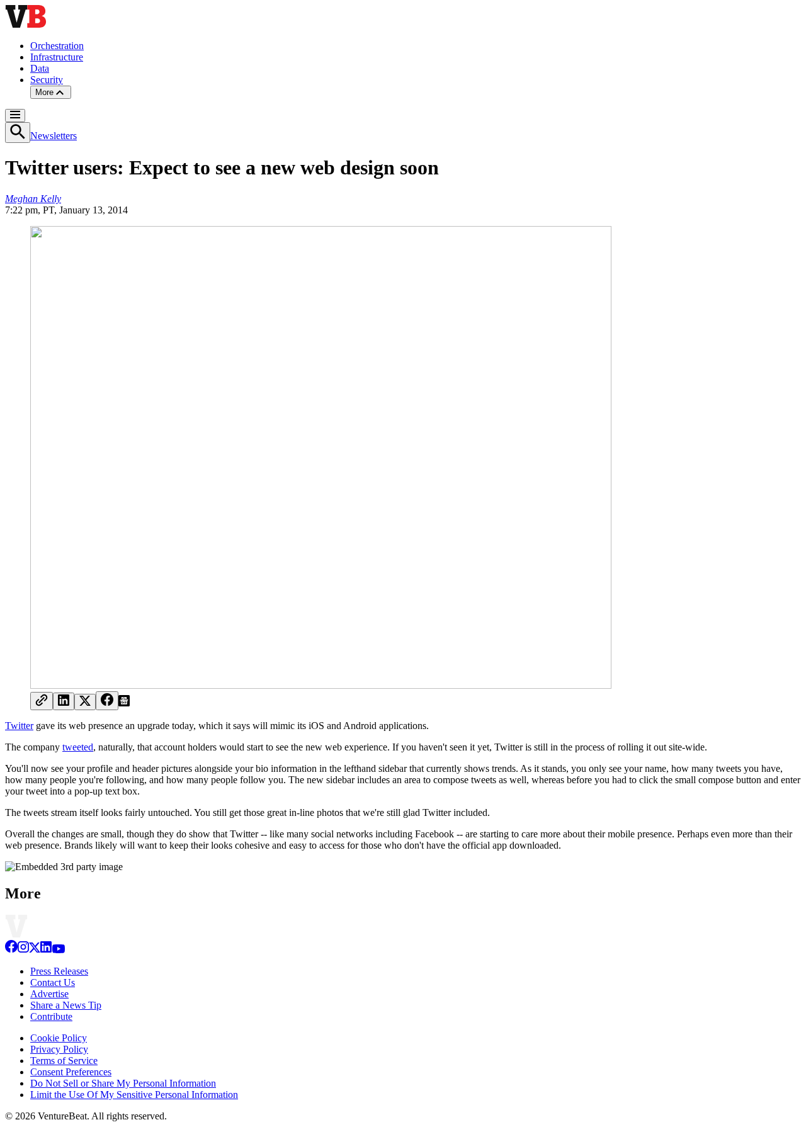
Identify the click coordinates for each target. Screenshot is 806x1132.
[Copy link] (41, 701)
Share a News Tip (65, 1005)
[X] (34, 949)
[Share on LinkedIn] (63, 701)
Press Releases (59, 971)
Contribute (51, 1016)
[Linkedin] (46, 949)
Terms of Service (64, 1060)
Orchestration (57, 45)
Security (46, 79)
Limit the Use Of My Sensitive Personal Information (134, 1094)
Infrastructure (56, 57)
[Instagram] (23, 949)
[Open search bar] (17, 132)
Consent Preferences (70, 1072)
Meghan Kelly (33, 198)
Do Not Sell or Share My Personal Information (123, 1083)
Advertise (49, 993)
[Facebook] (11, 949)
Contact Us (52, 982)
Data (39, 68)
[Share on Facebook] (107, 700)
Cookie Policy (58, 1038)
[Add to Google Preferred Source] (124, 703)
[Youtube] (58, 949)
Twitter (19, 725)
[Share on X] (85, 702)
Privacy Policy (59, 1049)
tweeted (77, 747)
